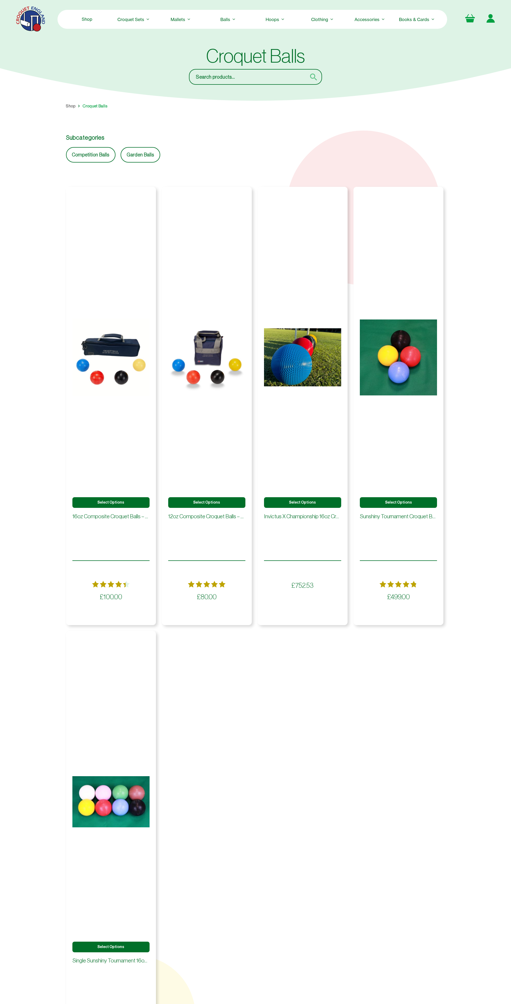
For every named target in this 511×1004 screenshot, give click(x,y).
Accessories (367, 19)
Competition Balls (90, 154)
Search (317, 76)
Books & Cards (414, 19)
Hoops (272, 19)
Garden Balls (140, 154)
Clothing (319, 19)
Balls (225, 19)
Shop (87, 19)
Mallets (178, 19)
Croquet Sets (130, 19)
